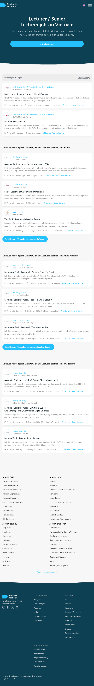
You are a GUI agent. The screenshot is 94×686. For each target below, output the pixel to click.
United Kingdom (30, 267)
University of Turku (57, 557)
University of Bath (19, 292)
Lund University (18, 212)
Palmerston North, (19, 375)
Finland (6, 536)
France (5, 565)
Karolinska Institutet (20, 157)
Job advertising (39, 649)
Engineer (53, 506)
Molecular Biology (10, 498)
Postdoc (53, 485)
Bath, (14, 295)
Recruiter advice (40, 666)
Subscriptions (39, 653)
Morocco (6, 557)
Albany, (15, 433)
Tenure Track (55, 510)
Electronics (7, 510)
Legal (4, 679)
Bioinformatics (9, 506)
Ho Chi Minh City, (19, 89)
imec (52, 561)
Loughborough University (21, 265)
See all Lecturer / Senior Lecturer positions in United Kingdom (28, 347)
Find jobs (37, 599)
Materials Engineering (11, 494)
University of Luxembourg (60, 540)
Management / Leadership (60, 519)
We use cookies (12, 679)
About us (37, 608)
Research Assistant (72, 633)
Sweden (24, 159)
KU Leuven (54, 527)
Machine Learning (10, 481)
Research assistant (57, 515)
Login (36, 612)
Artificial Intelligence (11, 485)
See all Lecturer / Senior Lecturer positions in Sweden (25, 239)
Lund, (14, 214)
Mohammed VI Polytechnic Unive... (63, 532)
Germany (7, 548)
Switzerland (8, 540)
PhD (52, 481)
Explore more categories (46, 572)
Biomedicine (8, 515)
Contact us (38, 620)
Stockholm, (16, 159)
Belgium (6, 527)
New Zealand (32, 375)
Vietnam (29, 89)
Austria (6, 561)
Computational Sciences (12, 502)
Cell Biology (8, 519)
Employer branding (41, 657)
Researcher (54, 498)
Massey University (19, 373)
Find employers (39, 603)
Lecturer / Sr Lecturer (73, 612)
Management (70, 637)
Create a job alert (48, 44)
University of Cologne (58, 565)
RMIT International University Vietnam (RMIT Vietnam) (33, 87)
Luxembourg (8, 552)
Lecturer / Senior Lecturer (74, 105)
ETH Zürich (54, 544)
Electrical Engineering (11, 489)
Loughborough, (18, 267)
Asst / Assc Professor (73, 616)
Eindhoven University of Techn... (62, 548)
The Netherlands (10, 544)
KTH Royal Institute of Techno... (62, 552)
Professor (54, 494)
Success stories (39, 661)
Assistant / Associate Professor (58, 175)
